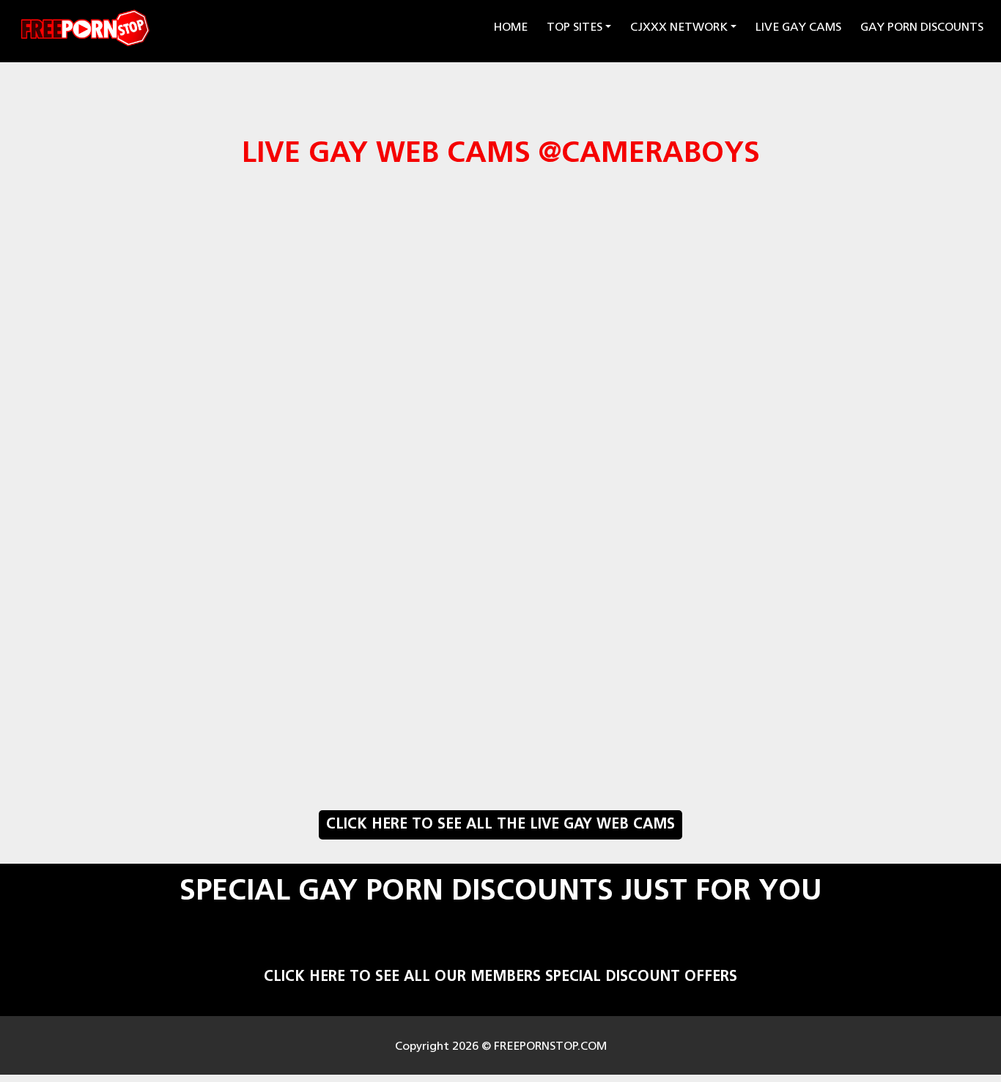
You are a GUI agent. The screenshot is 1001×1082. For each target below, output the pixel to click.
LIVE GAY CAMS (798, 28)
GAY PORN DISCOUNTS (921, 28)
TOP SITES (574, 28)
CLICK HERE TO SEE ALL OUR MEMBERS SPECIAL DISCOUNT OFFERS (500, 977)
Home (513, 27)
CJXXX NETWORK (679, 28)
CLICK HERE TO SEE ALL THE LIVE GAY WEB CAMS (500, 825)
